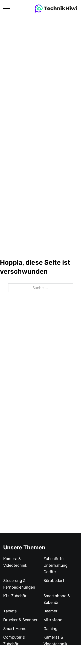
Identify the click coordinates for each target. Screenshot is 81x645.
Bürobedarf (53, 580)
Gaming (50, 628)
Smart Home (14, 628)
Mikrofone (52, 620)
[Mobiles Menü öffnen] (6, 8)
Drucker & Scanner (20, 620)
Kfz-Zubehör (15, 596)
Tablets (10, 611)
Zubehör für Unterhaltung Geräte (55, 565)
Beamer (50, 611)
